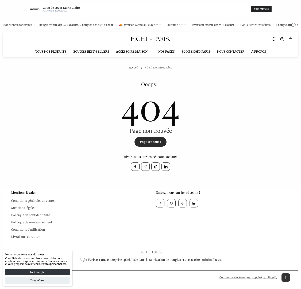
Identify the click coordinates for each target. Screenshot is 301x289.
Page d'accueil (150, 142)
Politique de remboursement (31, 222)
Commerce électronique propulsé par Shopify (248, 277)
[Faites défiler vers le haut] (285, 277)
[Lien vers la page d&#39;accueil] (150, 252)
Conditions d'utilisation (28, 230)
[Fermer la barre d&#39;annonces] (293, 25)
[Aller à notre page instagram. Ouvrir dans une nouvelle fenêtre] (145, 166)
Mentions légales (23, 208)
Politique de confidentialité (30, 215)
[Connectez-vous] (282, 39)
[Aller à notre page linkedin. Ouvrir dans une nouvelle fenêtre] (165, 166)
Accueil (133, 67)
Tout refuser (37, 280)
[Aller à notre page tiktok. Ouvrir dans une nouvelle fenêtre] (155, 166)
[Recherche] (274, 39)
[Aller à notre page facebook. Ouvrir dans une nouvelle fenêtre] (135, 166)
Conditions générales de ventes (33, 201)
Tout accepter (37, 272)
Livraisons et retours (26, 237)
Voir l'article (261, 8)
